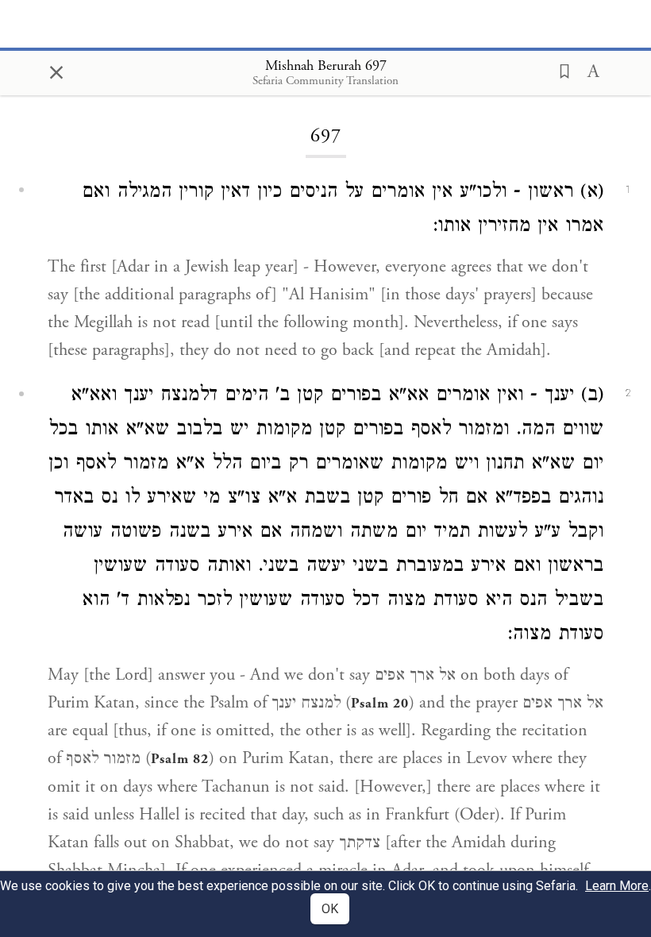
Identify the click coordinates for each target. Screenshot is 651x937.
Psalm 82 (180, 759)
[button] (560, 70)
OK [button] (330, 908)
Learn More (617, 885)
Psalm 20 (380, 703)
